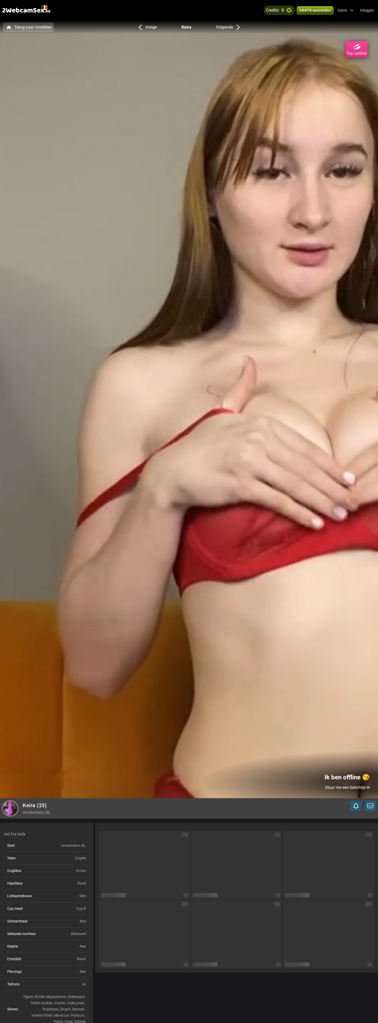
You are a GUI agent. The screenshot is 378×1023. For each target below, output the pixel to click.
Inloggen (367, 10)
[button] (346, 10)
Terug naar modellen (33, 27)
